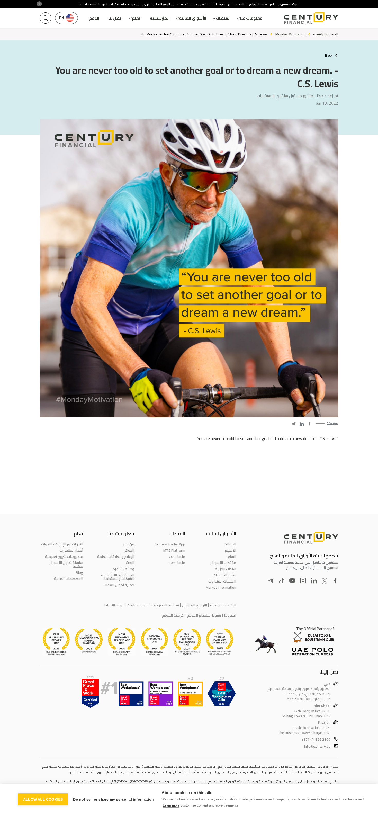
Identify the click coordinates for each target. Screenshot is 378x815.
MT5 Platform (174, 550)
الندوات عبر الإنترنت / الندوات (62, 544)
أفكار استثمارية (71, 550)
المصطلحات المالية (68, 578)
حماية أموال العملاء (118, 585)
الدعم (94, 18)
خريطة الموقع (172, 615)
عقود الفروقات (224, 575)
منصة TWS (176, 563)
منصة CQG (177, 556)
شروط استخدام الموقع (204, 615)
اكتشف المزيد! (89, 4)
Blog (79, 572)
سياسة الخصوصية (165, 605)
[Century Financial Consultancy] (311, 17)
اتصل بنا (115, 18)
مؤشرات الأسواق (223, 563)
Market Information (221, 587)
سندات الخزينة (225, 569)
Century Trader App (170, 544)
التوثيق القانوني (194, 605)
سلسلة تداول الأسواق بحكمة (66, 564)
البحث (130, 563)
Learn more (171, 805)
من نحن (128, 544)
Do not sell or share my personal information (113, 799)
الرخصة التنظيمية (223, 605)
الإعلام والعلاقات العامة (115, 556)
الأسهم (230, 550)
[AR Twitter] (294, 424)
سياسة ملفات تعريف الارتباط (126, 605)
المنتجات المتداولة (222, 581)
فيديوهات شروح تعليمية (64, 556)
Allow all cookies (43, 799)
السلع (232, 556)
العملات (230, 544)
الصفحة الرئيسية (325, 34)
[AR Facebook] (310, 424)
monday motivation (290, 34)
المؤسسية (159, 18)
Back (328, 55)
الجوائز (129, 550)
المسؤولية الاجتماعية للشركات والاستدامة (117, 576)
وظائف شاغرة (123, 569)
